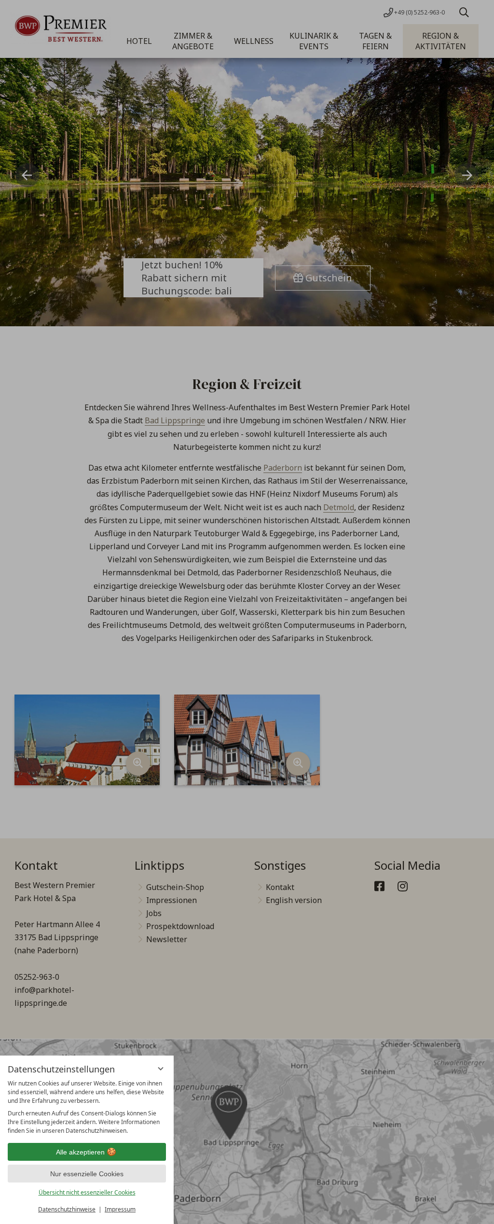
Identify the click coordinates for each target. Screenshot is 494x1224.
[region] (87, 1107)
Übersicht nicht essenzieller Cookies (87, 1192)
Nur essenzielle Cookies (87, 1174)
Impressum (120, 1209)
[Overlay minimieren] (161, 1069)
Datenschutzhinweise (67, 1209)
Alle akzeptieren (80, 1152)
